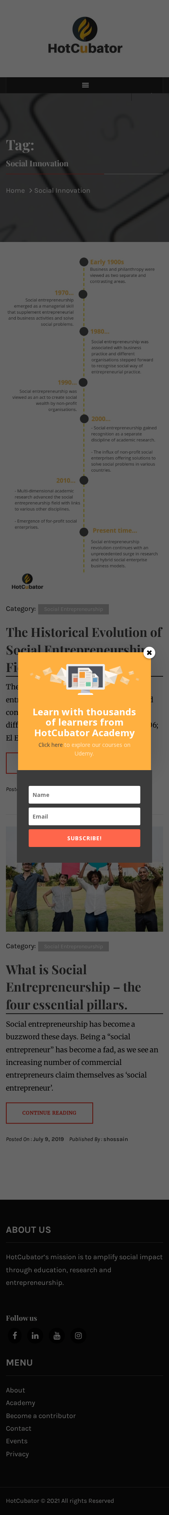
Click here (51, 744)
